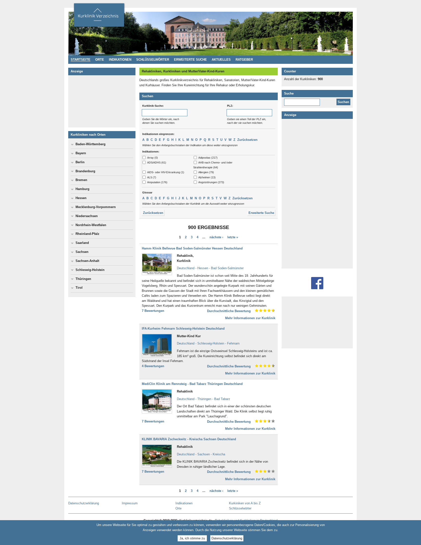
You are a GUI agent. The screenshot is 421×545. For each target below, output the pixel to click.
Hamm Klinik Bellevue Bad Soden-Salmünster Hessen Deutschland (192, 248)
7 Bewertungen (153, 311)
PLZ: (230, 105)
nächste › (216, 237)
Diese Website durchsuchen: (303, 100)
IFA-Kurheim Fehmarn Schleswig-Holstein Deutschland (183, 328)
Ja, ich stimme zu (192, 538)
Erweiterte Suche (261, 213)
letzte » (232, 237)
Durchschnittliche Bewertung (229, 311)
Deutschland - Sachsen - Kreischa (201, 454)
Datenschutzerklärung (226, 538)
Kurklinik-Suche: (153, 105)
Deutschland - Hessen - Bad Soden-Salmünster (210, 268)
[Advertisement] (101, 101)
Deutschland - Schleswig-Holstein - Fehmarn (208, 343)
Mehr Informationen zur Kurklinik (250, 318)
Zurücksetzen (247, 140)
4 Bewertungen (153, 366)
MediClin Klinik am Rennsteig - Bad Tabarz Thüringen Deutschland (192, 384)
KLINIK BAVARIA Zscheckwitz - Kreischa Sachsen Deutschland (189, 439)
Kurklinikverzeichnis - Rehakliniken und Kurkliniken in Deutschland (99, 16)
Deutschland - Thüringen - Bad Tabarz (203, 399)
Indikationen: (150, 151)
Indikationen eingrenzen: (158, 134)
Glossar (147, 192)
